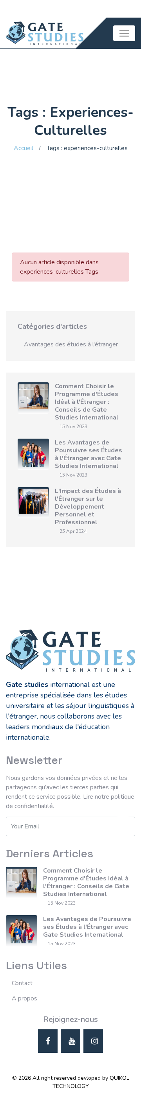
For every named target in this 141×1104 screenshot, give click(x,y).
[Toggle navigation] (124, 33)
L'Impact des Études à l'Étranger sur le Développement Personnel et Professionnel (88, 507)
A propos (24, 998)
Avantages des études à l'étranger (71, 344)
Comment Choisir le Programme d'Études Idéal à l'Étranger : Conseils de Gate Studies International (87, 402)
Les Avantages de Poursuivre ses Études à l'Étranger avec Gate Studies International (88, 454)
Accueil (23, 148)
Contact (22, 983)
